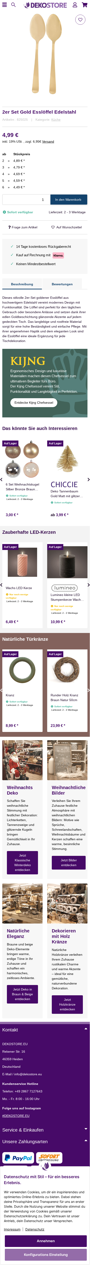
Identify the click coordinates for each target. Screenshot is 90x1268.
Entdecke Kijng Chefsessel (34, 402)
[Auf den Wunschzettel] (80, 20)
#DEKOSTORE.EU (15, 1116)
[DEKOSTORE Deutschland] (45, 4)
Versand (48, 141)
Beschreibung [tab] (22, 284)
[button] (75, 5)
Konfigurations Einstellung (46, 1254)
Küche (56, 119)
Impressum (12, 1229)
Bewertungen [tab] (62, 284)
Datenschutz (34, 1229)
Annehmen (46, 1241)
